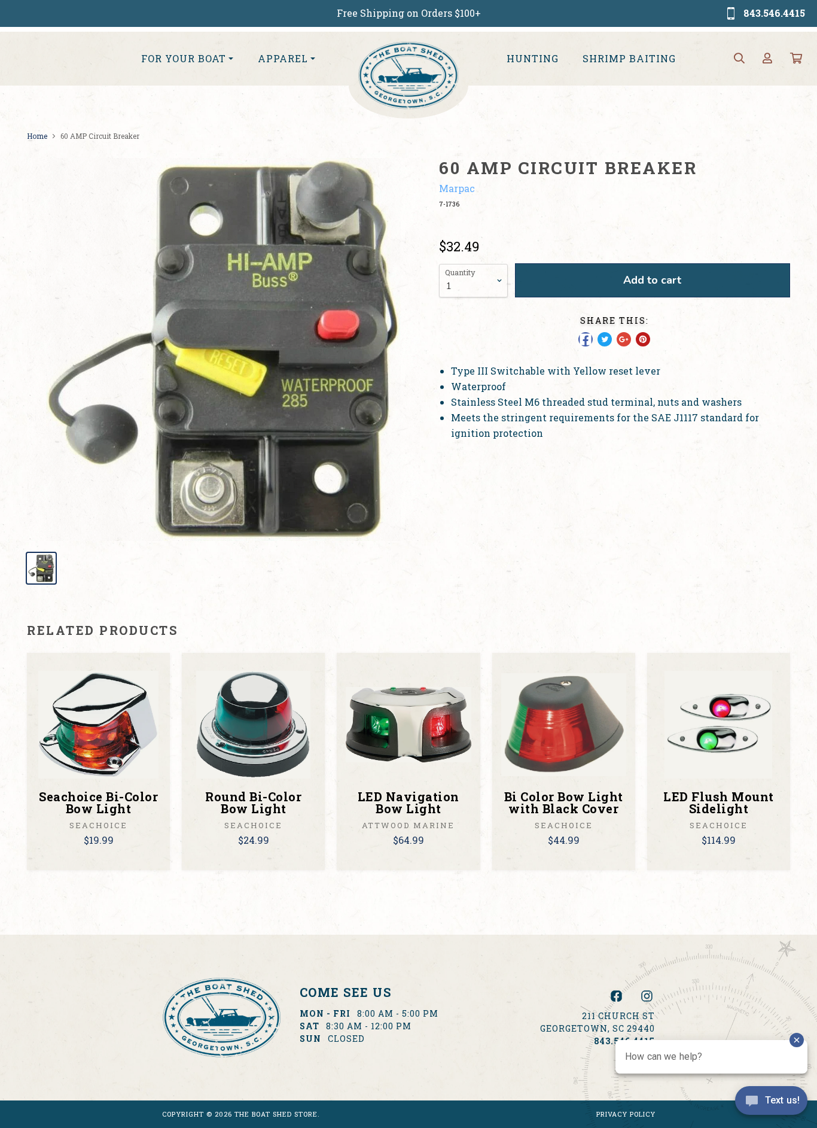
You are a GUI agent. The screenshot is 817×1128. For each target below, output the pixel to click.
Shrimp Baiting (629, 58)
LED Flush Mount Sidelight (718, 802)
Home (37, 136)
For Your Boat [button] (183, 58)
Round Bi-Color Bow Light (253, 802)
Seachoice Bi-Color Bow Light (98, 802)
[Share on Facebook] (585, 339)
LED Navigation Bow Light (408, 802)
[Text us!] (771, 1103)
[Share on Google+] (624, 339)
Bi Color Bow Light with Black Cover (563, 802)
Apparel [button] (283, 58)
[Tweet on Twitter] (604, 339)
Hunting (533, 58)
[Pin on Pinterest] (643, 339)
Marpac (457, 188)
